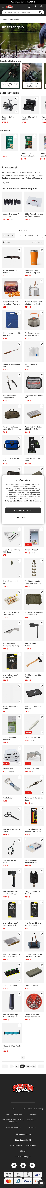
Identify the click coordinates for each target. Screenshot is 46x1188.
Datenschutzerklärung (14, 501)
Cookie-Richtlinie (34, 501)
